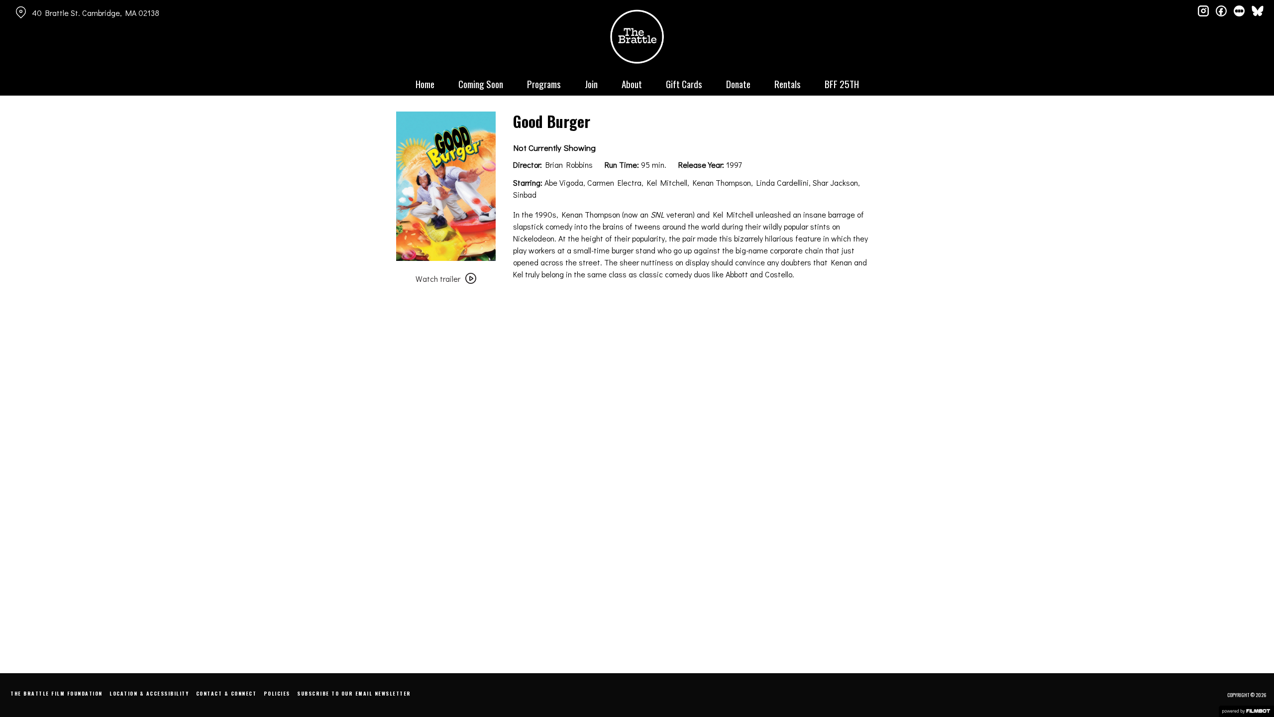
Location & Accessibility (149, 693)
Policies (277, 693)
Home (425, 84)
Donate (738, 84)
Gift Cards (684, 84)
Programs (544, 84)
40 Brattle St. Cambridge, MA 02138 (95, 12)
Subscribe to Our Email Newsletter (354, 693)
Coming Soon (480, 84)
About (632, 84)
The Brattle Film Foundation (56, 693)
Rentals (787, 84)
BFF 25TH (842, 84)
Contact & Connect (226, 693)
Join (591, 84)
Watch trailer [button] (438, 278)
